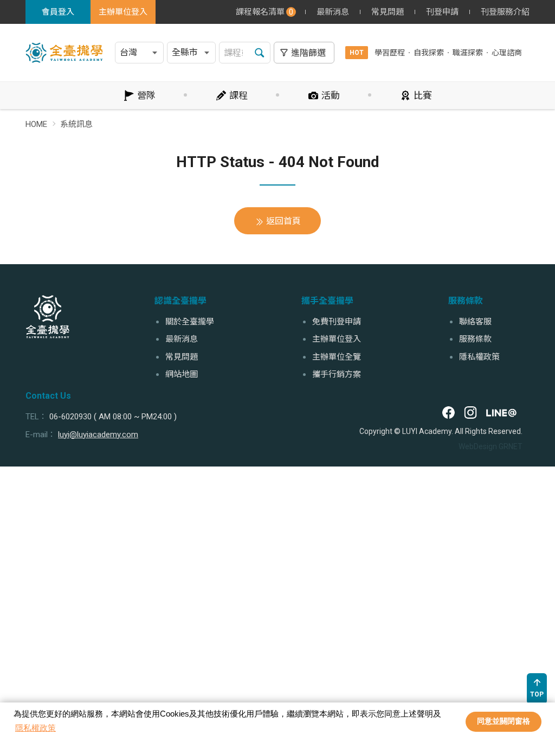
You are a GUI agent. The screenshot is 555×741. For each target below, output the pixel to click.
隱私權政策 (35, 727)
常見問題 (387, 12)
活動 (330, 95)
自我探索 (429, 52)
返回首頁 (283, 221)
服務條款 (475, 339)
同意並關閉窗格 (503, 721)
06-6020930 (70, 416)
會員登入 (58, 12)
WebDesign (478, 446)
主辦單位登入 (123, 12)
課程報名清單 (264, 12)
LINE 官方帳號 (501, 413)
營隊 (146, 95)
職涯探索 (468, 52)
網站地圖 (181, 374)
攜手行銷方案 (336, 374)
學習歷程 (390, 52)
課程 (238, 95)
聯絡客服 (475, 322)
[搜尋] (259, 52)
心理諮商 (507, 52)
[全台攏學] (47, 317)
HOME (36, 124)
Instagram (470, 413)
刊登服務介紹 (505, 12)
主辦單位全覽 (336, 357)
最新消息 (333, 12)
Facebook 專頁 (449, 413)
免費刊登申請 (336, 322)
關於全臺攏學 (189, 322)
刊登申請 (442, 12)
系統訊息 (76, 124)
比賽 (423, 95)
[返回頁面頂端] (537, 688)
